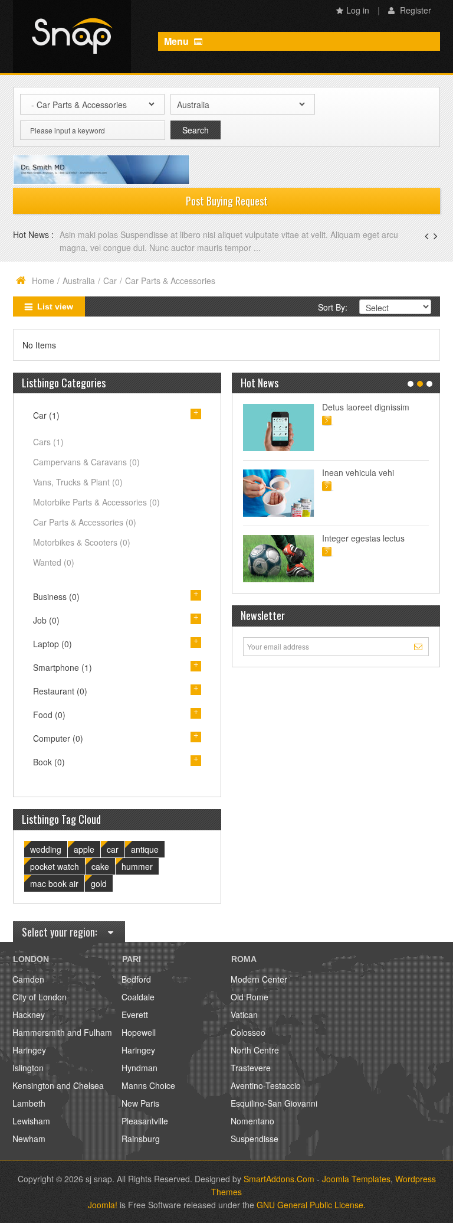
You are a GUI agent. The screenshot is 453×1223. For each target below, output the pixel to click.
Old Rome (249, 997)
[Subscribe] (419, 646)
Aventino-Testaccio (266, 1085)
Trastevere (251, 1068)
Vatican (244, 1014)
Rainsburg (141, 1138)
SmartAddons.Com (279, 1179)
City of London (39, 997)
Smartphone (62, 667)
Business (56, 596)
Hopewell (139, 1032)
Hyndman (139, 1068)
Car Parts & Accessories (84, 522)
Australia (79, 280)
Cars (48, 442)
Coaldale (138, 997)
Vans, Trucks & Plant (78, 482)
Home (43, 280)
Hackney (28, 1014)
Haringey (29, 1050)
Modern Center (259, 979)
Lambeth (28, 1103)
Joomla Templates (356, 1179)
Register (414, 10)
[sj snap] (72, 36)
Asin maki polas (90, 234)
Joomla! (102, 1205)
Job (46, 620)
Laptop (52, 644)
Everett (135, 1014)
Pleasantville (145, 1121)
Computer (58, 738)
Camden (28, 979)
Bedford (136, 979)
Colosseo (248, 1032)
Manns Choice (148, 1085)
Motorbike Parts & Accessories (96, 502)
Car (110, 280)
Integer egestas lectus (363, 538)
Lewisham (31, 1121)
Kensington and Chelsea (58, 1085)
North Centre (255, 1050)
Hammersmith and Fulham (62, 1032)
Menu (177, 41)
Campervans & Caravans (86, 462)
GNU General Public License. (311, 1205)
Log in (357, 10)
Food (49, 714)
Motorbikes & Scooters (81, 542)
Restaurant (60, 691)
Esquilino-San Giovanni (274, 1103)
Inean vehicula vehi (358, 472)
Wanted (53, 562)
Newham (28, 1138)
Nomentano (252, 1121)
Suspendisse (254, 1138)
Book (49, 762)
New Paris (140, 1103)
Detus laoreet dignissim (365, 407)
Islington (28, 1068)
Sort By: (332, 307)
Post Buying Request (227, 200)
